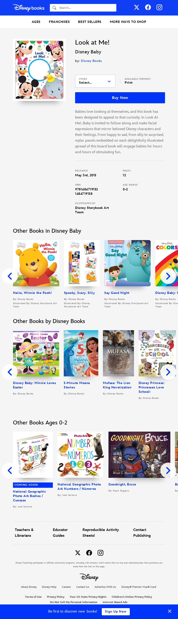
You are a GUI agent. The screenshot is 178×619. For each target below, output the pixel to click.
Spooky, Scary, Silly (79, 293)
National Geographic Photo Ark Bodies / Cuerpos (29, 496)
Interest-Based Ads (115, 602)
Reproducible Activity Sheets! (101, 533)
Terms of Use (33, 597)
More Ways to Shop (128, 22)
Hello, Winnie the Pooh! (32, 293)
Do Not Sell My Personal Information (73, 602)
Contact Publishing (142, 533)
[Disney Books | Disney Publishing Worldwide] (28, 8)
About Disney (29, 587)
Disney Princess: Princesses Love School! (152, 387)
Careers (66, 587)
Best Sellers (89, 22)
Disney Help (49, 587)
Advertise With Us (105, 587)
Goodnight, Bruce (122, 484)
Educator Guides (60, 533)
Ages (36, 22)
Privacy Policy (55, 597)
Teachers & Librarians (24, 533)
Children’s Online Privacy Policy (132, 597)
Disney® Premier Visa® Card (138, 587)
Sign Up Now (116, 611)
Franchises (59, 22)
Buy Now (120, 98)
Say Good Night (116, 293)
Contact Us (82, 587)
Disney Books (91, 61)
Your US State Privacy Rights (88, 597)
